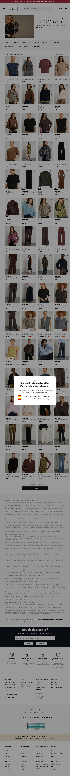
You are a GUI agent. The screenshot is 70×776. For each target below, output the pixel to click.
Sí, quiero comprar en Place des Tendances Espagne (37, 396)
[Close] (55, 376)
